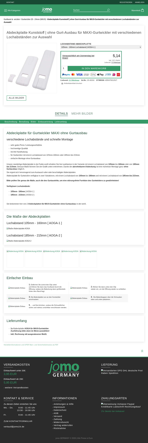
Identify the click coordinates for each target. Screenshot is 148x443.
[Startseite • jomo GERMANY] (47, 10)
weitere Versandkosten (16, 387)
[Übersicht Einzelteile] (70, 258)
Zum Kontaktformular (18, 421)
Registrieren (126, 2)
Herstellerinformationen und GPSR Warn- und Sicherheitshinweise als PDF (31, 345)
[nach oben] (142, 351)
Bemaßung (24, 122)
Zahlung (58, 419)
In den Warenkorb (94, 68)
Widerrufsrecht (61, 422)
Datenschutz (60, 410)
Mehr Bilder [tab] (82, 113)
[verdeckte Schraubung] (33, 258)
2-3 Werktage (74, 80)
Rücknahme (60, 428)
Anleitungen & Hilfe (64, 404)
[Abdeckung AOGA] (15, 258)
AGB (56, 413)
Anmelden (139, 2)
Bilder (33, 122)
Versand (58, 416)
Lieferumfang (61, 122)
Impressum (59, 407)
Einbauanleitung (45, 122)
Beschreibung (11, 122)
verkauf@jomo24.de (14, 427)
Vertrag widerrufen (63, 425)
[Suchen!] (108, 9)
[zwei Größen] (51, 258)
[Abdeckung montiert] (88, 258)
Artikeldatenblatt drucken (73, 83)
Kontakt (10, 2)
